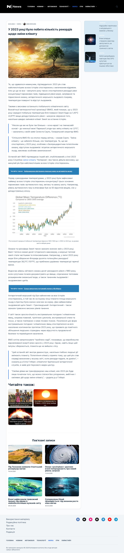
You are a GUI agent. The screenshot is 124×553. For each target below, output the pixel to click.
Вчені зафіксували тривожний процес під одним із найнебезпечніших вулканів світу (24, 501)
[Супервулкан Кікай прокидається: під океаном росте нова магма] (62, 486)
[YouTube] (110, 519)
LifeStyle (102, 23)
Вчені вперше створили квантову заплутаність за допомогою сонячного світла (106, 43)
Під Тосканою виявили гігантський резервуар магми (25, 468)
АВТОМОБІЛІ (52, 6)
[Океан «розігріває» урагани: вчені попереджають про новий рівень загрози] (62, 454)
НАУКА (75, 6)
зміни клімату (29, 160)
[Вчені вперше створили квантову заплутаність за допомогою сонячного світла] (90, 39)
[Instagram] (91, 519)
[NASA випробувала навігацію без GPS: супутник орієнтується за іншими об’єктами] (90, 57)
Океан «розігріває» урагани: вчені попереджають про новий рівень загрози (60, 469)
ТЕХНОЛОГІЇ (63, 6)
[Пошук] (117, 6)
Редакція (10, 532)
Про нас (10, 525)
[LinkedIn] (103, 519)
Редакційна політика (16, 522)
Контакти (10, 529)
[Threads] (97, 519)
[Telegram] (116, 519)
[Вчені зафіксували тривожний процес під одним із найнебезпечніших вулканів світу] (25, 486)
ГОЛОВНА (31, 6)
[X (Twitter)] (84, 519)
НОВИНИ (40, 6)
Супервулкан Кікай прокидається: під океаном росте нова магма (61, 501)
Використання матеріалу (18, 519)
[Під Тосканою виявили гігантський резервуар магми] (25, 454)
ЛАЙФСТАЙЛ (90, 6)
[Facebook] (78, 519)
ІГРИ (81, 6)
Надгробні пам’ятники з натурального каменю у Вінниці (108, 28)
